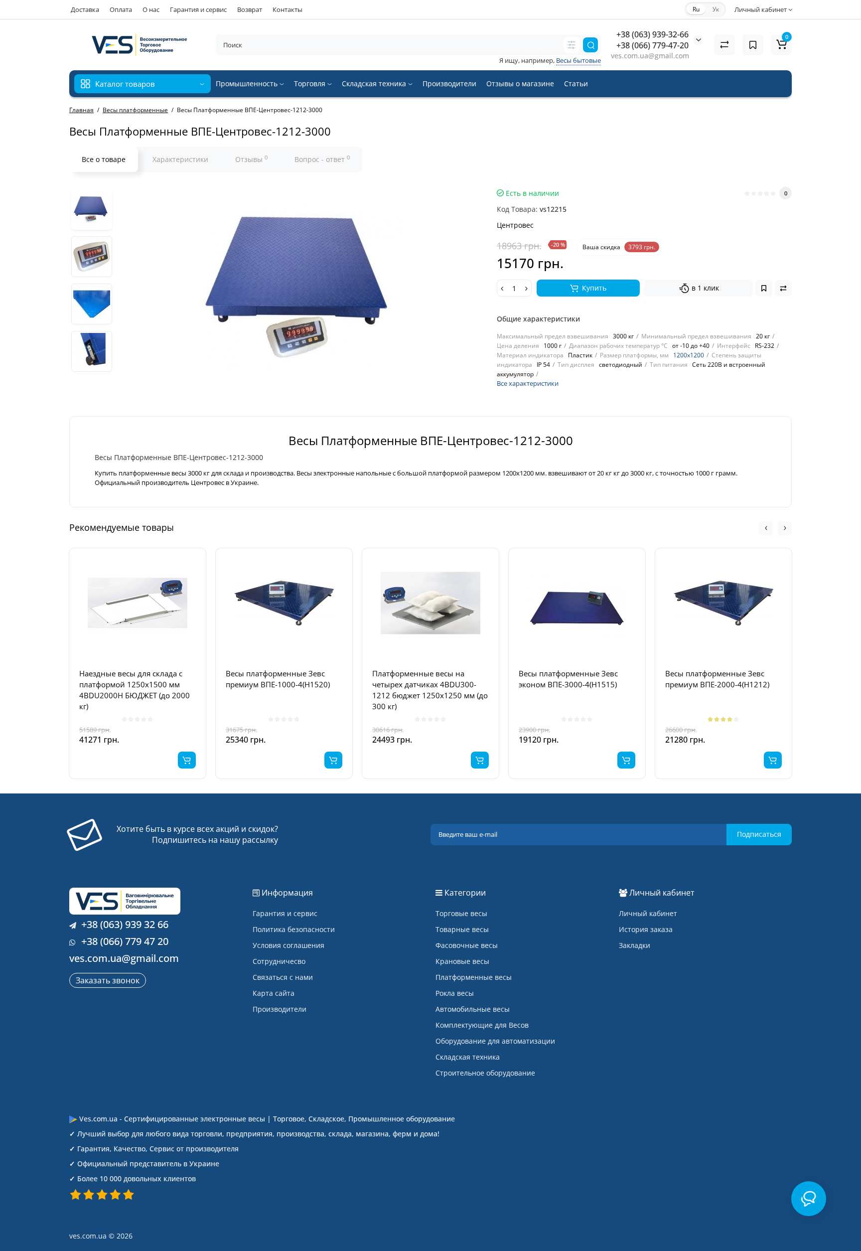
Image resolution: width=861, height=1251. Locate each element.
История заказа (646, 929)
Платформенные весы (473, 977)
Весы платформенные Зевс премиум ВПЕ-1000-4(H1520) (278, 678)
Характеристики (180, 159)
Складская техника (375, 83)
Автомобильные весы (472, 1009)
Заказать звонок (108, 980)
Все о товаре (104, 159)
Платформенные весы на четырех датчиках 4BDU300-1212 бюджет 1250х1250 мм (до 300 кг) (430, 689)
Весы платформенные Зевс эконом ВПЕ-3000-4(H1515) (568, 678)
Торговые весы (461, 913)
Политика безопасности (294, 929)
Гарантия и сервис (198, 9)
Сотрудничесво (279, 961)
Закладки (634, 945)
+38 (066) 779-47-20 (652, 45)
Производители (449, 83)
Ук (716, 9)
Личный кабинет (648, 913)
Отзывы (251, 159)
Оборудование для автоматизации (495, 1041)
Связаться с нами (283, 977)
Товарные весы (462, 929)
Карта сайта (273, 993)
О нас (151, 9)
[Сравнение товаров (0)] (724, 44)
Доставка (85, 9)
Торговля (310, 83)
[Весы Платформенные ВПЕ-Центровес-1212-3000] (91, 209)
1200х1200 (688, 355)
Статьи (576, 83)
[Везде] (571, 45)
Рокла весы (454, 993)
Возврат (249, 9)
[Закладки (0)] (752, 44)
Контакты (287, 9)
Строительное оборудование (485, 1073)
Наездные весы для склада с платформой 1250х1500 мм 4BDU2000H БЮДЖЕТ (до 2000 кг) (134, 689)
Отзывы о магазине (520, 83)
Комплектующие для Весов (482, 1025)
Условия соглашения (288, 945)
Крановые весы (462, 961)
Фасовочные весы (466, 945)
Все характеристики (528, 383)
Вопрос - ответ (322, 159)
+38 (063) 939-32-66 (652, 34)
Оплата (121, 9)
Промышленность (248, 83)
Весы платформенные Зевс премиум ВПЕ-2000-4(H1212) (717, 678)
